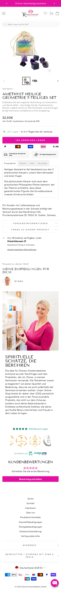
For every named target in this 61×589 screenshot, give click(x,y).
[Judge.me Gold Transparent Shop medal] (17, 441)
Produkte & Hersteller (30, 517)
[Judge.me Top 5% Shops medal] (44, 441)
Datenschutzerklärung (30, 531)
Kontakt (30, 503)
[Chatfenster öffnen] (55, 583)
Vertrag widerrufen (30, 536)
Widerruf (30, 545)
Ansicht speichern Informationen (21, 249)
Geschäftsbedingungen (30, 522)
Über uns (30, 512)
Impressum (30, 508)
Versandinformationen (30, 223)
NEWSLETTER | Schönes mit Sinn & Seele (29, 555)
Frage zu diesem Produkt (30, 229)
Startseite (7, 88)
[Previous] (6, 3)
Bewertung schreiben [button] (30, 479)
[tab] (10, 163)
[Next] (54, 3)
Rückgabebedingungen (30, 526)
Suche (30, 498)
